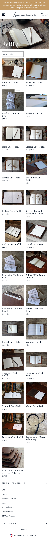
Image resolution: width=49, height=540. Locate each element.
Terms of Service (8, 507)
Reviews (5, 503)
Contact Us (9, 523)
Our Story (6, 494)
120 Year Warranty (9, 516)
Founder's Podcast (9, 499)
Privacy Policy (7, 512)
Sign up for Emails (13, 483)
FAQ (3, 490)
